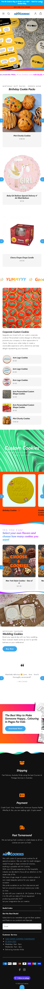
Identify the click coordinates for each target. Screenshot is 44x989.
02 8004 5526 (10, 941)
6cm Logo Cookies (20, 369)
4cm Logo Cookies (20, 358)
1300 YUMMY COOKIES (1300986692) (20, 939)
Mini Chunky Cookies (21, 418)
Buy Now (10, 649)
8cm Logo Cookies (20, 380)
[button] (3, 13)
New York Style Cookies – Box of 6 (19, 582)
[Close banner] (42, 2)
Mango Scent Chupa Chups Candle (22, 257)
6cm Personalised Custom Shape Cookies (23, 392)
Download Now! (15, 728)
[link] (35, 13)
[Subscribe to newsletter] (39, 926)
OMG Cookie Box (22, 136)
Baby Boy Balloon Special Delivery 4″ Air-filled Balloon (22, 197)
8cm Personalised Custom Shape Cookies (23, 406)
